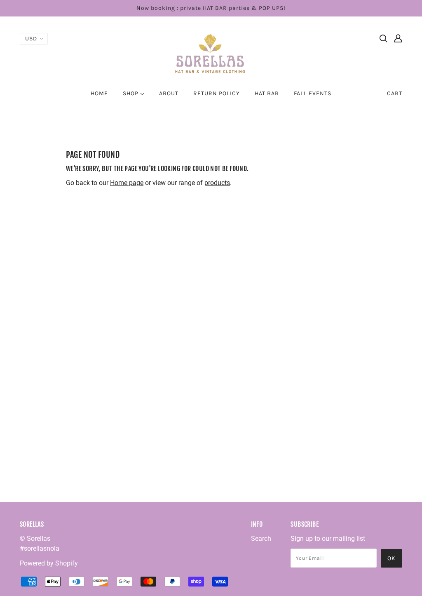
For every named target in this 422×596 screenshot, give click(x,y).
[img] (383, 38)
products (217, 183)
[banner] (211, 53)
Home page (126, 183)
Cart (394, 93)
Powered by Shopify (49, 563)
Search (261, 538)
